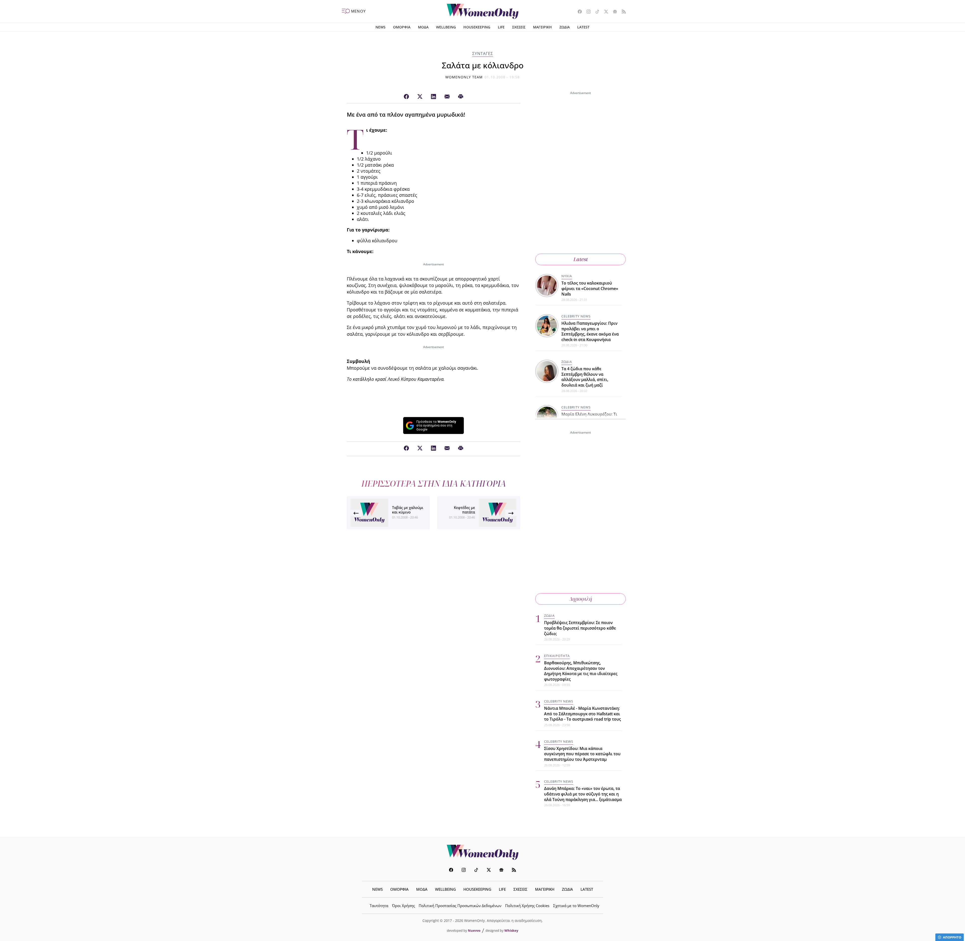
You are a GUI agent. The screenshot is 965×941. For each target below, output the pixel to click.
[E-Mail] (447, 97)
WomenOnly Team (464, 77)
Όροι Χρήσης (403, 905)
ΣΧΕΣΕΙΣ (518, 27)
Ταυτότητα (379, 905)
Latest (580, 259)
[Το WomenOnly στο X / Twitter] (604, 12)
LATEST (583, 27)
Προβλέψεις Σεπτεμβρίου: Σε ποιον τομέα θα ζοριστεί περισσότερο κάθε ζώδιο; (580, 628)
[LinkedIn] (433, 97)
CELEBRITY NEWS (576, 316)
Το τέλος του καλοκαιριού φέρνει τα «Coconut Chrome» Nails (589, 288)
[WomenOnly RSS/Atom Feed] (622, 12)
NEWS (380, 27)
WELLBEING (446, 27)
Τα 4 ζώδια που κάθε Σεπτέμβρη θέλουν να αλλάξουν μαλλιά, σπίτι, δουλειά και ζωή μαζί (584, 377)
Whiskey (511, 930)
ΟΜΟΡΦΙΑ (401, 27)
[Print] (460, 97)
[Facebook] (406, 97)
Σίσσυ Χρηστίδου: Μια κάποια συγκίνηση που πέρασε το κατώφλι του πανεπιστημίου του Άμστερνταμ (582, 754)
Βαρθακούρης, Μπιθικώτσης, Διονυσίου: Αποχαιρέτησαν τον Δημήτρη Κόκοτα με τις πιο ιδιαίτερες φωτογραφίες (580, 671)
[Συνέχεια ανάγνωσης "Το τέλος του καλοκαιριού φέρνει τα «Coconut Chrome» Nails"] (547, 286)
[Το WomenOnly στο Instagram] (587, 12)
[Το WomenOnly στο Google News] (613, 12)
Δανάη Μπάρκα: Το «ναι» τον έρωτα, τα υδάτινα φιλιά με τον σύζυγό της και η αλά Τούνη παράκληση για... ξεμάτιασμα (583, 794)
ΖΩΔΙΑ (564, 27)
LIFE (501, 27)
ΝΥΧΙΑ (566, 276)
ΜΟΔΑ (423, 27)
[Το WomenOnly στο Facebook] (578, 12)
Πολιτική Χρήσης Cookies (527, 905)
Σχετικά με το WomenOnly (576, 905)
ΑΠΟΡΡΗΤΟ (952, 937)
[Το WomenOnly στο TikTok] (595, 12)
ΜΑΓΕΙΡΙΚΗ (542, 27)
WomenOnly (482, 852)
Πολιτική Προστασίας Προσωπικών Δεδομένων (460, 905)
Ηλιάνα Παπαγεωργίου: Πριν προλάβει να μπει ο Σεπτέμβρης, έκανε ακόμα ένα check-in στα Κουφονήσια (590, 331)
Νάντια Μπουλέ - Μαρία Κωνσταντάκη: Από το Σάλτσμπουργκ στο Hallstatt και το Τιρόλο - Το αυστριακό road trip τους (582, 713)
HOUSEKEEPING (476, 27)
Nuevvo (474, 930)
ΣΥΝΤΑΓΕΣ (482, 53)
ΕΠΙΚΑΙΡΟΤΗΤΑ (557, 655)
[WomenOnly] (482, 11)
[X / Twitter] (420, 97)
